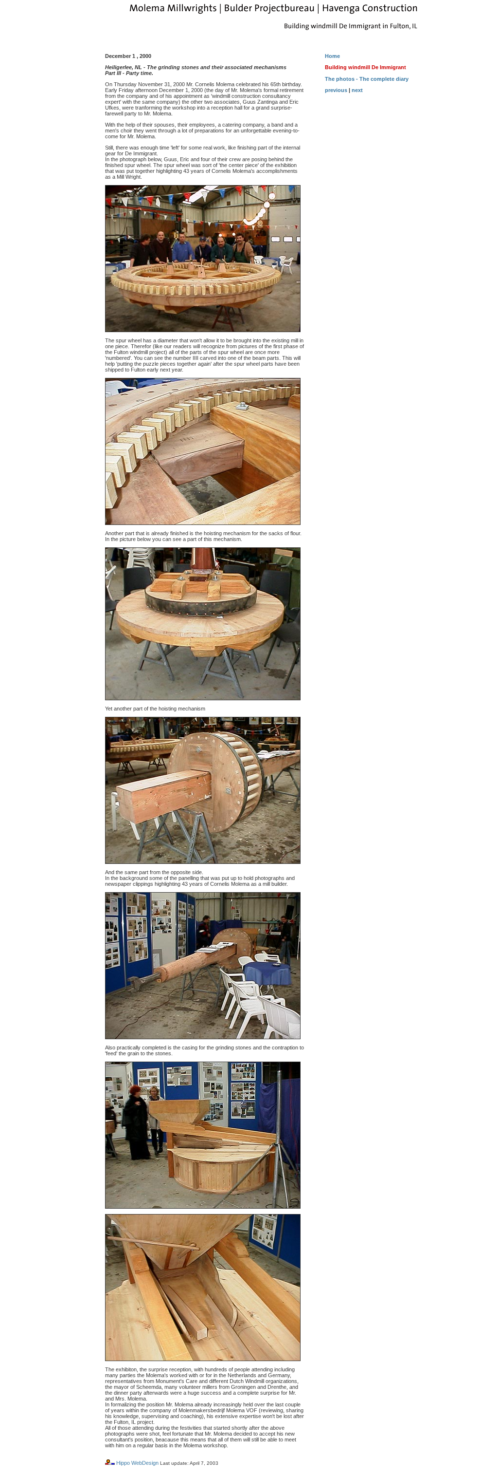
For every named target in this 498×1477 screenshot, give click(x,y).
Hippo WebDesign (137, 1463)
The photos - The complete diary (367, 79)
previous (336, 90)
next (357, 90)
